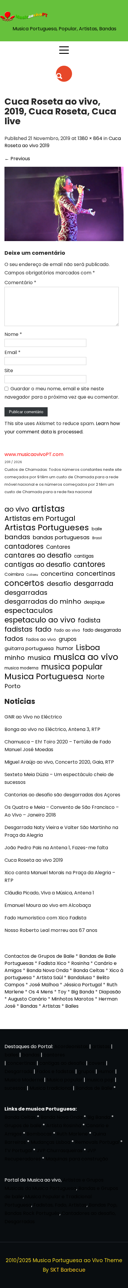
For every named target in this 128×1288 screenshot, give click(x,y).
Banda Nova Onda (47, 970)
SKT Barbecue (67, 1269)
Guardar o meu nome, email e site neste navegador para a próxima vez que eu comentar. (61, 392)
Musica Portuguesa (43, 676)
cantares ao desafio (37, 555)
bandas (17, 537)
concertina (57, 574)
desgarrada (93, 583)
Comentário (20, 282)
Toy (62, 991)
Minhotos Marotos (72, 999)
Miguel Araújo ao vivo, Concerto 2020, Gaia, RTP (59, 762)
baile (97, 529)
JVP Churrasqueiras (59, 1150)
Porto (12, 686)
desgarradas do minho (42, 601)
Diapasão (110, 991)
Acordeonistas (71, 1046)
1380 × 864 (90, 138)
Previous (17, 158)
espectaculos (28, 610)
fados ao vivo (41, 639)
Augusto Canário (27, 999)
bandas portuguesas (61, 537)
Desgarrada (18, 1071)
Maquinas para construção (77, 1158)
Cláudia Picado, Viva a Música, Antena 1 (49, 892)
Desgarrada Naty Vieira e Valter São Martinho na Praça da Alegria (61, 831)
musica (39, 658)
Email (12, 352)
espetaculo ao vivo (39, 620)
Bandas (29, 1006)
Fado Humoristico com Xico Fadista (45, 917)
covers (97, 1063)
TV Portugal (18, 1150)
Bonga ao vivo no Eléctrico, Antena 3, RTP (52, 729)
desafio (59, 584)
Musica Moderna (23, 1079)
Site (8, 370)
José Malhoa (44, 984)
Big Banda (82, 991)
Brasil (97, 538)
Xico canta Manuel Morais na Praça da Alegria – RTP (59, 876)
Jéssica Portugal (82, 984)
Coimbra (14, 574)
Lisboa (88, 648)
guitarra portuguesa (29, 648)
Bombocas (39, 1133)
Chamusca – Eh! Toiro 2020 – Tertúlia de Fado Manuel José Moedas (57, 745)
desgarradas (25, 593)
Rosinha (80, 963)
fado (43, 629)
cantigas (84, 556)
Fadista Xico (52, 963)
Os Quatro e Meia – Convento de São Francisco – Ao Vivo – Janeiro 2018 (61, 811)
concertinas (95, 574)
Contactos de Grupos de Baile (39, 956)
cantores (89, 564)
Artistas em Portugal (39, 518)
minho (14, 658)
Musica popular (64, 1079)
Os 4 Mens (41, 991)
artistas (48, 508)
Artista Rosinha (63, 1125)
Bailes (72, 1006)
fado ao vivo (67, 630)
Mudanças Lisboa (50, 1142)
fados (13, 639)
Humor (106, 1071)
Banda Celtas (88, 970)
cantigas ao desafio (37, 565)
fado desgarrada (102, 630)
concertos (24, 583)
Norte (95, 677)
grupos (68, 639)
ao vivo (16, 509)
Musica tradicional (50, 1088)
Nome (13, 334)
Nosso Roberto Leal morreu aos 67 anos (50, 930)
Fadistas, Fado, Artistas (60, 1204)
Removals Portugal (97, 1142)
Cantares (58, 547)
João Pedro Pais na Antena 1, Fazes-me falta (56, 847)
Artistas (51, 1006)
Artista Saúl (49, 977)
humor (64, 648)
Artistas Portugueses (46, 527)
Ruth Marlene (72, 1133)
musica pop (100, 1079)
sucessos (15, 1088)
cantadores (23, 546)
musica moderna (21, 668)
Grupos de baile (22, 1125)
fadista (89, 620)
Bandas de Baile (94, 1088)
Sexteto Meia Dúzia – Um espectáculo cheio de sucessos (59, 778)
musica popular (72, 667)
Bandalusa (80, 977)
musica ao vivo (86, 657)
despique (94, 602)
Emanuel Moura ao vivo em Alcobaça (47, 905)
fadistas (18, 629)
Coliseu (32, 575)
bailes (11, 1054)
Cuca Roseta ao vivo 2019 (33, 860)
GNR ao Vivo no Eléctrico (33, 716)
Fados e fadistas (55, 1071)
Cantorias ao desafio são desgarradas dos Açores (62, 794)
